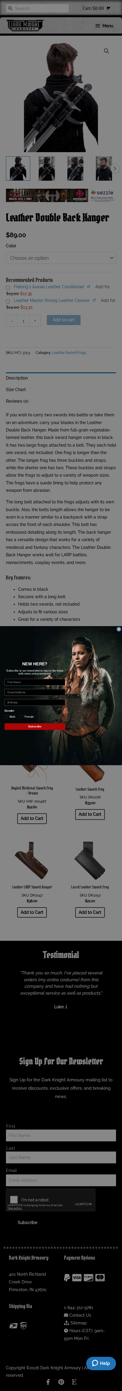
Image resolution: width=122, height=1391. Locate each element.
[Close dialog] (119, 629)
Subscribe (35, 726)
